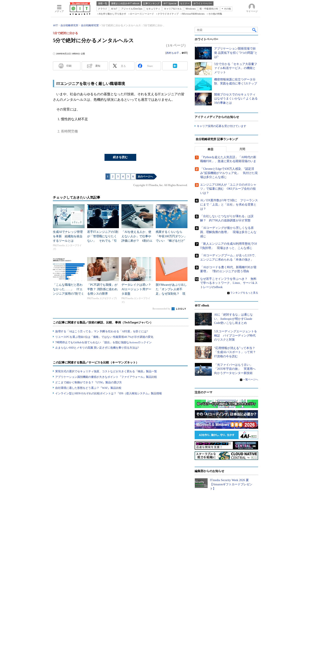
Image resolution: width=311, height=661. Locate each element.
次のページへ (145, 176)
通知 (97, 65)
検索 (254, 30)
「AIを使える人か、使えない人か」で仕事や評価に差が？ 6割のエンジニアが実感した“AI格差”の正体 (137, 240)
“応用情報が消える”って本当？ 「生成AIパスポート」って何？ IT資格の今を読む (236, 352)
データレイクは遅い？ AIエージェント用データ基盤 (137, 289)
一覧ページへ (250, 379)
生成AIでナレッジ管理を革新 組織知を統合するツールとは (68, 236)
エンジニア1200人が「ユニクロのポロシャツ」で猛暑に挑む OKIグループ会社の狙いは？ (228, 189)
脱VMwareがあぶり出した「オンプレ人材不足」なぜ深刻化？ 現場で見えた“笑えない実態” (171, 293)
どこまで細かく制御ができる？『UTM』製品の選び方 (88, 382)
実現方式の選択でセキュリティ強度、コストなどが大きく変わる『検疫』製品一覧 (106, 371)
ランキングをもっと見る (244, 292)
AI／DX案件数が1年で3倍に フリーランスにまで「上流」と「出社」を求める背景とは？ (229, 204)
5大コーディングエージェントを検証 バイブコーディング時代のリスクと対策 (235, 335)
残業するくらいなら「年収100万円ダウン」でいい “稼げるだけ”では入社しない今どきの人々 (171, 240)
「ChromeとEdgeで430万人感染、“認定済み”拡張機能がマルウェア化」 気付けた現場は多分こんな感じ (229, 173)
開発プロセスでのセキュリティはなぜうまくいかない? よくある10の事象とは (236, 98)
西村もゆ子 (172, 52)
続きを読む (120, 157)
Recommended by (162, 308)
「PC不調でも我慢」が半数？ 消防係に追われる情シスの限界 (102, 289)
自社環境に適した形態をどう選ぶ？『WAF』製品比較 (88, 387)
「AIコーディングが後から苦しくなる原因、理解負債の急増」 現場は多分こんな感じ (228, 232)
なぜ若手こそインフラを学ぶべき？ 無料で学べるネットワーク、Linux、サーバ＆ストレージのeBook (229, 283)
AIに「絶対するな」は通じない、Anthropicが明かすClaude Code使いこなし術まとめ (233, 318)
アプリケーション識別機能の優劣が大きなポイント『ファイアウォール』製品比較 (106, 376)
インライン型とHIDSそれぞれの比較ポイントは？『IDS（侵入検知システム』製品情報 (108, 393)
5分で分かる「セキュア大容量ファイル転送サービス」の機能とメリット (235, 68)
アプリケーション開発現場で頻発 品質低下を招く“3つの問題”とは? (235, 52)
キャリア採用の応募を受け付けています (221, 126)
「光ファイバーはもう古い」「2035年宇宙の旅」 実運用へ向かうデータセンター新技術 (235, 369)
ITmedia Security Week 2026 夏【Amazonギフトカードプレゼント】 (231, 484)
